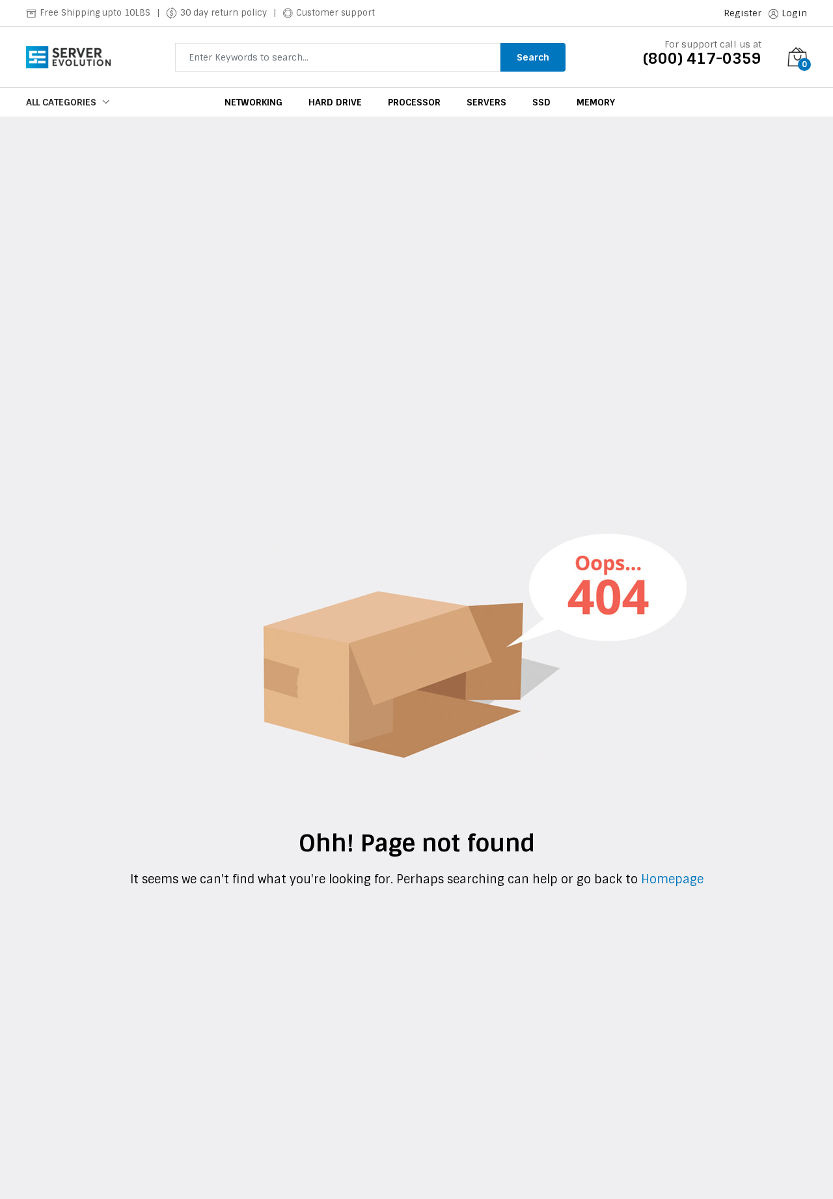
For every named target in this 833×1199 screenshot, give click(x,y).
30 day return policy (223, 12)
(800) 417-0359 (702, 58)
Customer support (335, 12)
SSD (541, 102)
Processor (414, 102)
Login (794, 13)
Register (742, 13)
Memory (596, 102)
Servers (486, 102)
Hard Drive (335, 102)
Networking (253, 102)
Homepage (670, 879)
